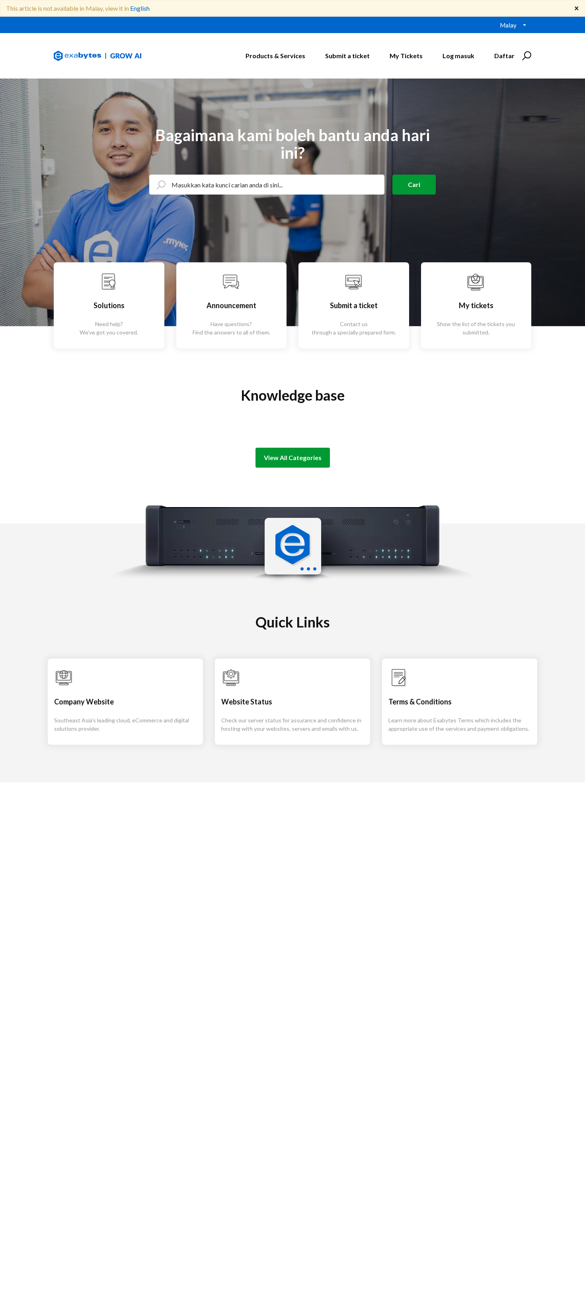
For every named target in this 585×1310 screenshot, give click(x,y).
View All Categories (293, 457)
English (140, 8)
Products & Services (275, 55)
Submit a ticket (347, 55)
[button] (525, 56)
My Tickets (406, 55)
